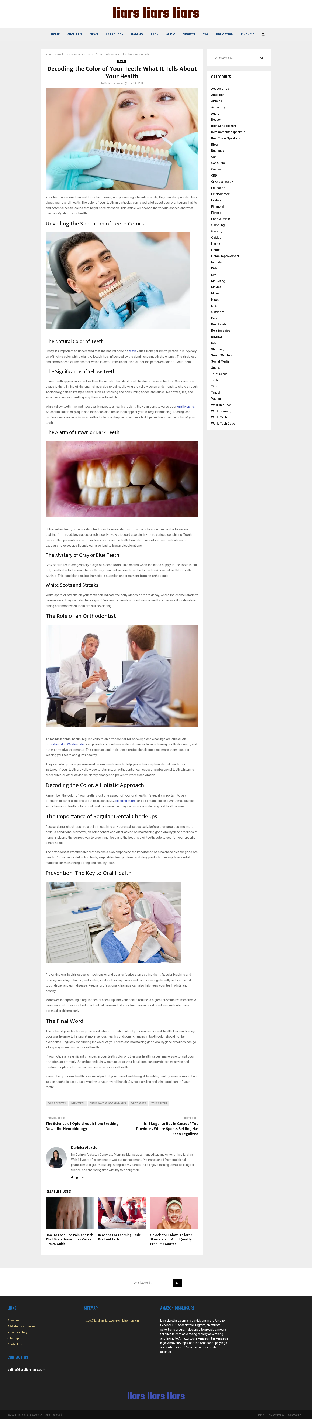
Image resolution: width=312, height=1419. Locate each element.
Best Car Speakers (224, 126)
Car (206, 34)
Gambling (218, 225)
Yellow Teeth (159, 1103)
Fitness (216, 212)
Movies (216, 287)
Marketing (218, 281)
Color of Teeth (57, 1103)
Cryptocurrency (222, 181)
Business (217, 150)
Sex (213, 343)
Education (224, 34)
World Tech (219, 417)
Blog (214, 144)
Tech (154, 34)
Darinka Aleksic (113, 83)
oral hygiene (185, 406)
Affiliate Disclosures (21, 1326)
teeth (132, 351)
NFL (213, 306)
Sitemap (13, 1338)
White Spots (138, 1103)
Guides (216, 237)
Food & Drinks (221, 219)
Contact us (14, 1344)
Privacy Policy (17, 1332)
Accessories (220, 88)
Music (215, 293)
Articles (216, 101)
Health (121, 61)
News (94, 34)
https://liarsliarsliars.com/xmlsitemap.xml (111, 1320)
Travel (215, 392)
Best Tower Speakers (225, 138)
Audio (170, 34)
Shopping (218, 349)
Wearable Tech (221, 405)
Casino (216, 169)
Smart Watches (221, 355)
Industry (217, 262)
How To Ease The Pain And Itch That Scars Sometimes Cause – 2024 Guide (69, 1239)
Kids (214, 268)
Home (55, 34)
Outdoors (218, 312)
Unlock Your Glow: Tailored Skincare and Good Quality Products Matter (171, 1239)
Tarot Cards (219, 374)
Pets (214, 318)
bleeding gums (125, 801)
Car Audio (218, 163)
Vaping (216, 398)
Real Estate (218, 324)
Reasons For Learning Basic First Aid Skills (119, 1237)
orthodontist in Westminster (108, 1103)
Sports (189, 34)
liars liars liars (156, 14)
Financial (248, 34)
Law (213, 274)
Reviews (217, 337)
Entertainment (220, 194)
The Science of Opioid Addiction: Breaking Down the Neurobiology (82, 1126)
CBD (214, 175)
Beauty (216, 119)
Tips (214, 386)
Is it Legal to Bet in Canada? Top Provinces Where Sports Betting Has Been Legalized (167, 1129)
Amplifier (217, 94)
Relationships (220, 330)
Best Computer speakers (228, 132)
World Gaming (221, 411)
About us (74, 34)
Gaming (137, 34)
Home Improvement (225, 256)
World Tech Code (223, 423)
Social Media (220, 361)
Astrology (114, 34)
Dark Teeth (77, 1103)
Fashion (216, 200)
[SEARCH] (261, 58)
